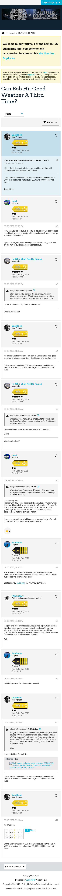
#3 (57, 284)
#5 (57, 409)
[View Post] (34, 290)
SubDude (21, 583)
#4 (57, 351)
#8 (57, 621)
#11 (56, 820)
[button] (7, 530)
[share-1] (55, 151)
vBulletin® (30, 880)
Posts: (14, 153)
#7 (57, 568)
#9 (57, 678)
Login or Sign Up (49, 2)
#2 (57, 226)
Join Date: (16, 150)
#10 (56, 723)
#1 (57, 160)
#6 (57, 480)
